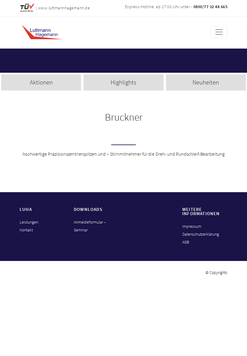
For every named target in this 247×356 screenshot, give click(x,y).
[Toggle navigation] (219, 32)
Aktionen (41, 82)
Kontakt (26, 230)
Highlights (123, 82)
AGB (185, 242)
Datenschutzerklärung (200, 234)
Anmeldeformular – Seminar (90, 226)
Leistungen (29, 222)
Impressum (191, 226)
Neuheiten (205, 82)
